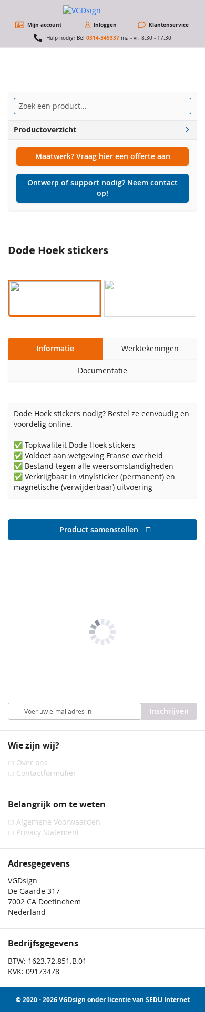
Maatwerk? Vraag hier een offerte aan (102, 156)
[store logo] (102, 10)
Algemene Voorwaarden (58, 822)
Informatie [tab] (55, 348)
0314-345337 (102, 37)
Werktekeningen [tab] (150, 348)
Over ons (32, 762)
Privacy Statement (47, 832)
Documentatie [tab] (102, 370)
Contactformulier (46, 773)
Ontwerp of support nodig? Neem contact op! (102, 187)
